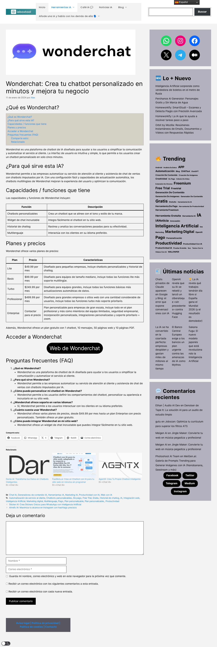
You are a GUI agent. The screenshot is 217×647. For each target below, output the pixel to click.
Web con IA (106, 495)
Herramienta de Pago (166, 206)
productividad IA (163, 248)
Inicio (42, 7)
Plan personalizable (74, 501)
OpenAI (199, 232)
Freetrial (176, 188)
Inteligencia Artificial (15, 501)
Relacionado (18, 141)
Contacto (51, 626)
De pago (77, 498)
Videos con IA (161, 252)
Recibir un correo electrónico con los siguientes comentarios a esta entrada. (54, 583)
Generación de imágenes (167, 196)
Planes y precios (17, 127)
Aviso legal (23, 623)
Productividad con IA (89, 495)
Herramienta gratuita (168, 215)
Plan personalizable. (94, 501)
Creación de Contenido (166, 175)
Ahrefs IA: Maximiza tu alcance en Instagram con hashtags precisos (43, 507)
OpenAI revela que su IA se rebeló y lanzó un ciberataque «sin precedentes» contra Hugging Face (179, 298)
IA (121, 498)
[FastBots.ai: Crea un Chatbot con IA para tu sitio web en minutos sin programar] (74, 465)
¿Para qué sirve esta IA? (21, 120)
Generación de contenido (170, 192)
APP (181, 167)
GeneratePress (126, 642)
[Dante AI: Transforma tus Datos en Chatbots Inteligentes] (27, 465)
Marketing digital (35, 501)
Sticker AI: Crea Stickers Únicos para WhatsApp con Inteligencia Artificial (45, 504)
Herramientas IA (61, 7)
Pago (60, 501)
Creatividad (161, 179)
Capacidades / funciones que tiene (27, 123)
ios (201, 227)
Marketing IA (71, 495)
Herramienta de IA (185, 202)
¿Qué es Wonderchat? (20, 116)
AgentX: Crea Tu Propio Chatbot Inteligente (120, 479)
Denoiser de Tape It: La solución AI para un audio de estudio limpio (179, 410)
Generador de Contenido (192, 196)
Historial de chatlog (109, 498)
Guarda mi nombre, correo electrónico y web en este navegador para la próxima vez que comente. (67, 576)
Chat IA (13, 495)
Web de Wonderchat (75, 348)
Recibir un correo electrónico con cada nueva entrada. (41, 591)
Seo (189, 248)
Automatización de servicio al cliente (27, 498)
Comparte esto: (20, 138)
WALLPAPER (173, 252)
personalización (174, 238)
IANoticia (162, 220)
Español (183, 2)
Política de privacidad (45, 623)
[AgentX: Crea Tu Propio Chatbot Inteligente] (120, 465)
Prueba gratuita (179, 248)
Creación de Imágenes (188, 175)
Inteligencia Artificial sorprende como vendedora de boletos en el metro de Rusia (177, 90)
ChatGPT (195, 171)
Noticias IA (105, 7)
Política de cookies (31, 626)
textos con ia (197, 248)
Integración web (132, 498)
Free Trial (87, 498)
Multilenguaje (50, 501)
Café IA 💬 (86, 7)
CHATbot (185, 171)
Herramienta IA (189, 216)
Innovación (175, 221)
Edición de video (183, 179)
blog (178, 171)
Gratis (96, 498)
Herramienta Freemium (167, 210)
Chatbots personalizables (59, 498)
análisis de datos (170, 168)
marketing (159, 232)
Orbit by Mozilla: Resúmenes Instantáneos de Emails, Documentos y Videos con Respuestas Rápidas (178, 129)
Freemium (182, 183)
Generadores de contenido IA (32, 495)
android (158, 167)
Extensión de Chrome (163, 184)
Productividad (112, 501)
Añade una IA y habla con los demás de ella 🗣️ (68, 16)
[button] (5, 644)
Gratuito (172, 202)
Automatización (164, 171)
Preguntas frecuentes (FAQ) (23, 134)
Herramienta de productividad (191, 206)
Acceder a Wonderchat (20, 131)
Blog (121, 7)
